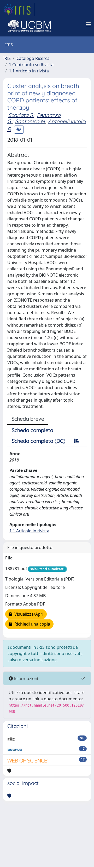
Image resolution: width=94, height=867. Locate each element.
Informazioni (25, 678)
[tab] (77, 440)
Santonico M (30, 121)
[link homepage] (19, 9)
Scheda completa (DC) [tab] (38, 441)
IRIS (7, 58)
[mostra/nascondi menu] (88, 24)
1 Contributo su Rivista (31, 64)
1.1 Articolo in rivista (29, 71)
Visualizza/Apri (27, 614)
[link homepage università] (29, 24)
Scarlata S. (21, 115)
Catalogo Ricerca (33, 58)
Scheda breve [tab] (27, 418)
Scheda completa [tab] (32, 430)
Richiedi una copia (31, 624)
